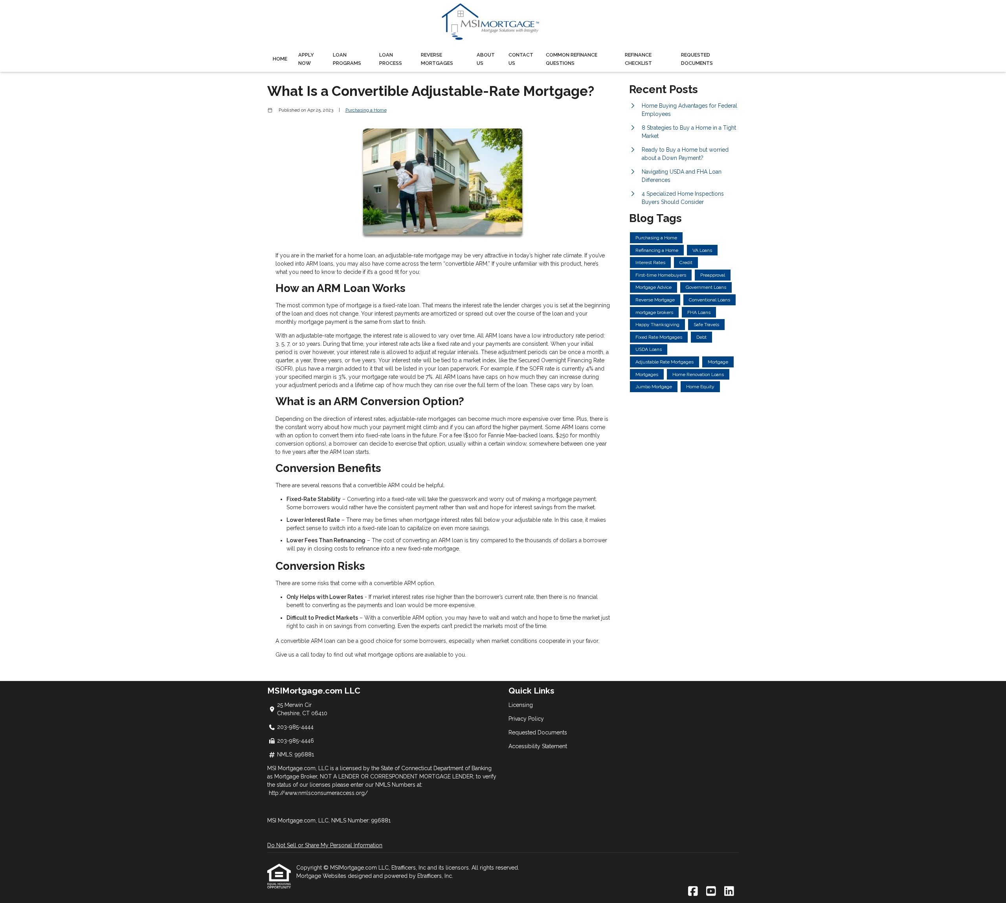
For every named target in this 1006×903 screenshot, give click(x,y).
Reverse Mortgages (437, 59)
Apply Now (306, 59)
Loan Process (390, 59)
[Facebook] (693, 891)
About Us (486, 59)
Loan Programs (347, 59)
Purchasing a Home (366, 110)
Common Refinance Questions (571, 59)
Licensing (521, 705)
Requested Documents (697, 59)
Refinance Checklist (638, 59)
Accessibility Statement (538, 746)
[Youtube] (711, 891)
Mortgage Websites (322, 876)
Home (280, 59)
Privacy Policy (526, 719)
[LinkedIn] (729, 891)
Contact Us (521, 59)
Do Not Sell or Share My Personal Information (324, 845)
